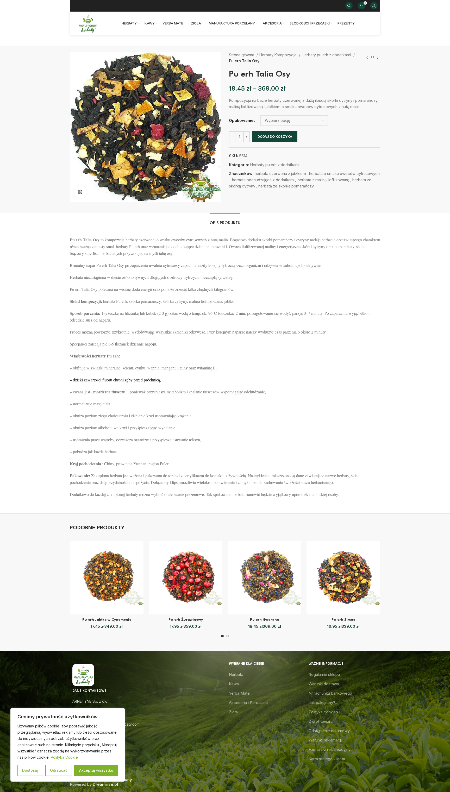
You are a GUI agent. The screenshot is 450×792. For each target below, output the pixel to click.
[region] (67, 745)
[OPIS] (225, 221)
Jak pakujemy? (322, 702)
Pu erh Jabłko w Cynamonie (106, 619)
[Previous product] (367, 58)
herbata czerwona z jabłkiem (280, 173)
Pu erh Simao (343, 619)
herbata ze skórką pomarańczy (286, 186)
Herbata (236, 674)
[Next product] (377, 58)
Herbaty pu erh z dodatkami (327, 55)
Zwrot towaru (321, 721)
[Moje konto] (374, 6)
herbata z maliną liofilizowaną (323, 179)
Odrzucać (58, 770)
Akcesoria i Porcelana (248, 702)
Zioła (233, 711)
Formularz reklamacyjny (330, 749)
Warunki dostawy (324, 683)
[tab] (225, 221)
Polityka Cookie (64, 757)
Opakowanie (241, 120)
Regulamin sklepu (324, 674)
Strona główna (242, 55)
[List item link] (145, 717)
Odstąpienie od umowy (329, 730)
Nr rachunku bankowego (330, 693)
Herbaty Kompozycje (278, 55)
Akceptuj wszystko (96, 770)
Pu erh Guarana (264, 619)
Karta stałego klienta (327, 758)
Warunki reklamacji (325, 740)
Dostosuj (30, 770)
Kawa (234, 683)
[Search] (349, 6)
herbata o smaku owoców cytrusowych (344, 173)
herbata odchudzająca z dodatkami (263, 179)
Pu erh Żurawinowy (185, 619)
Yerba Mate (239, 693)
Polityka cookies (323, 711)
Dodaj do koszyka (275, 136)
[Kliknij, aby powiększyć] (80, 191)
